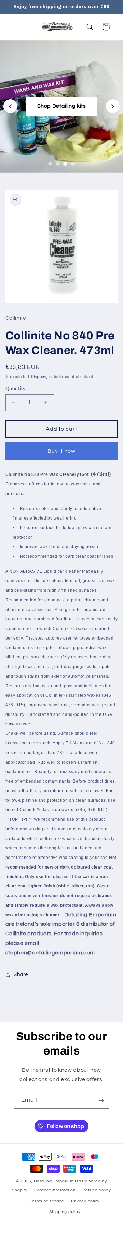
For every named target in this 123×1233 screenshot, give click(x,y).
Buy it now (61, 451)
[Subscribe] (101, 1100)
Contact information (55, 1190)
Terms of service (47, 1201)
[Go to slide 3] (65, 164)
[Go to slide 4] (73, 164)
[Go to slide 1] (50, 164)
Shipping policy (64, 1212)
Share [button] (21, 974)
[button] (14, 27)
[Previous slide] (10, 106)
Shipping (39, 377)
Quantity (15, 388)
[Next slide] (113, 106)
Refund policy (96, 1190)
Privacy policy (85, 1201)
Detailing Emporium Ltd (57, 1181)
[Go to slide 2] (58, 164)
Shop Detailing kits (61, 106)
